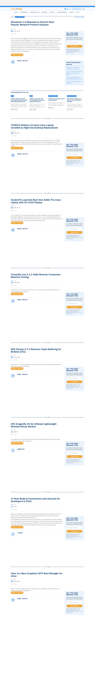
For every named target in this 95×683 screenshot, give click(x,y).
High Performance (62, 12)
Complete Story (16, 54)
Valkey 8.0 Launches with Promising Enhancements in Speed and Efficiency (37, 100)
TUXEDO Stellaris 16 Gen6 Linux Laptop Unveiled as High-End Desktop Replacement (19, 100)
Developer (44, 12)
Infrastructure (34, 12)
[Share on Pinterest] (81, 17)
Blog (77, 12)
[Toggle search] (83, 9)
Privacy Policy (70, 52)
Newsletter (77, 8)
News (16, 12)
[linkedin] (67, 9)
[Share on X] (79, 17)
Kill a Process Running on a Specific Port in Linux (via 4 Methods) (74, 100)
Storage (71, 12)
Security (52, 12)
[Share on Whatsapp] (83, 17)
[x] (70, 9)
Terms (80, 51)
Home (12, 17)
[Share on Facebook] (78, 17)
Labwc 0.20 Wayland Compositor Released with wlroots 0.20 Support (74, 73)
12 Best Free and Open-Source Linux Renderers (56, 99)
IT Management (24, 12)
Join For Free (74, 46)
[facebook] (65, 9)
